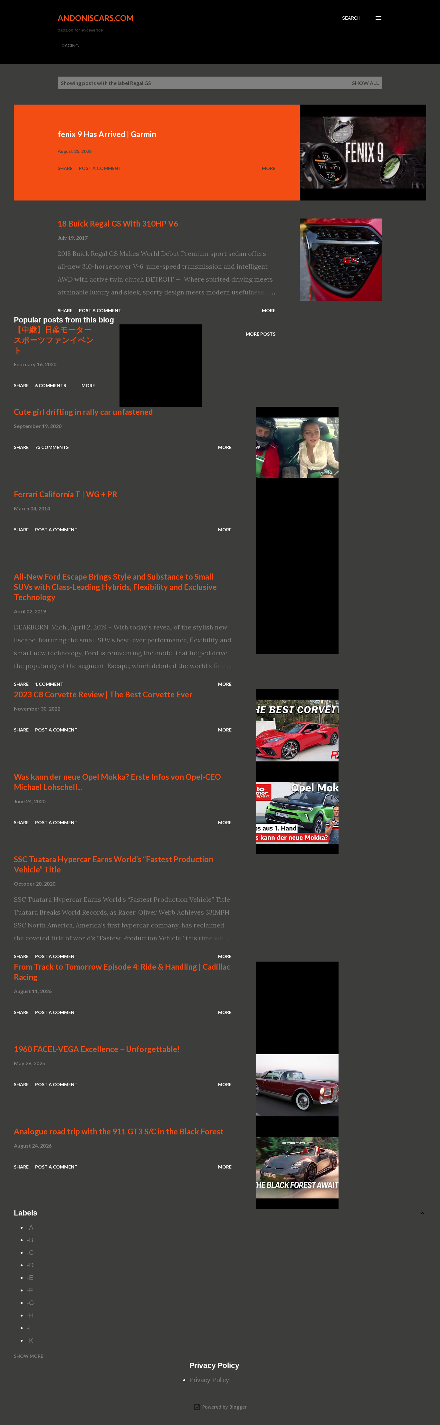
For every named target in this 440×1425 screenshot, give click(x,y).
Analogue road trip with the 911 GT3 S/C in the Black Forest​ (119, 1131)
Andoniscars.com (96, 18)
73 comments (52, 447)
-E (30, 1277)
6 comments (50, 385)
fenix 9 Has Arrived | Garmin (107, 134)
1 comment (49, 684)
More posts (260, 334)
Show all (365, 83)
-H (30, 1315)
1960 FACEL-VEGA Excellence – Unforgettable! (97, 1049)
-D (30, 1265)
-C (30, 1252)
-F (30, 1290)
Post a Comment (100, 168)
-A (30, 1227)
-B (30, 1239)
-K (30, 1340)
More (268, 168)
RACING (70, 45)
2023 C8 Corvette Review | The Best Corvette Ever (103, 694)
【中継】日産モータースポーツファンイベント (54, 340)
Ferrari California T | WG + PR (65, 494)
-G (30, 1302)
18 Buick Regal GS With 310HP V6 (118, 223)
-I (29, 1327)
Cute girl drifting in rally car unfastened (83, 411)
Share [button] (65, 168)
